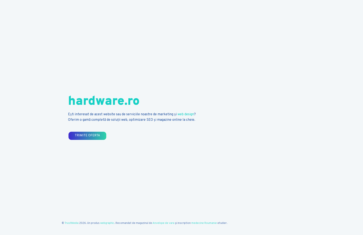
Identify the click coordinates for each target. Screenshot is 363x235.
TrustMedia (71, 223)
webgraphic (107, 223)
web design (186, 114)
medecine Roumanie (204, 223)
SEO (149, 120)
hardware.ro (104, 102)
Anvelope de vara (163, 223)
